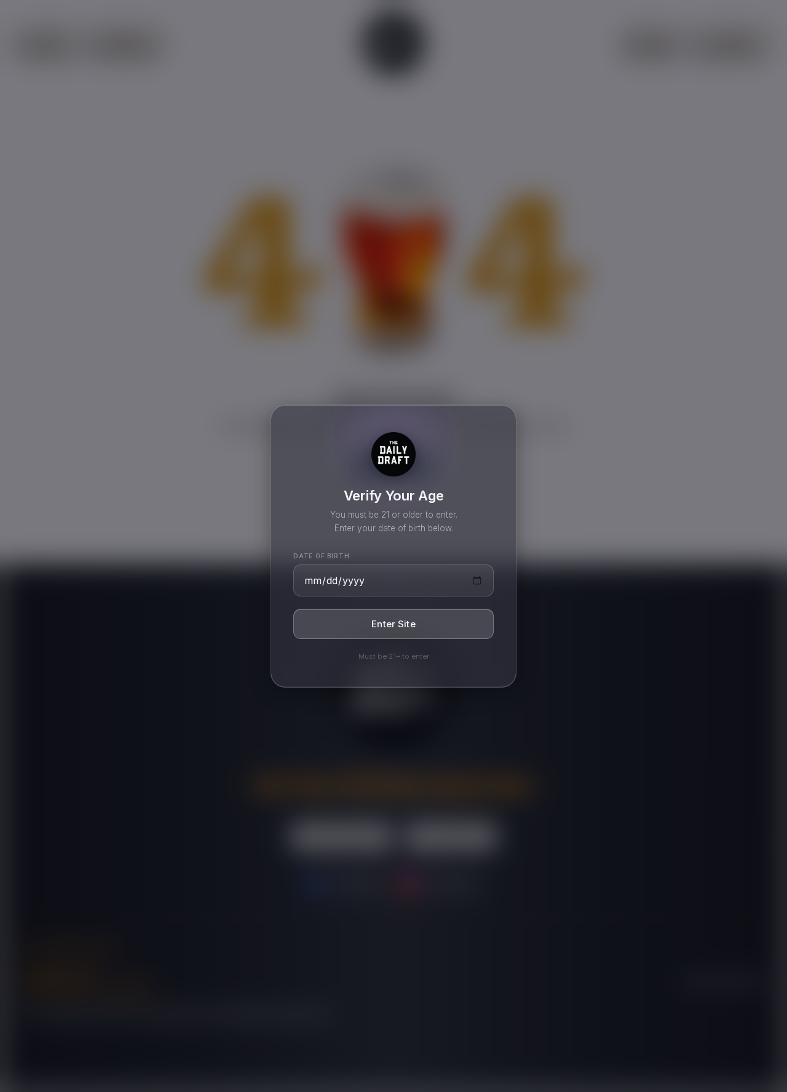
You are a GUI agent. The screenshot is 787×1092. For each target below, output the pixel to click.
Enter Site (393, 624)
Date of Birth (321, 556)
